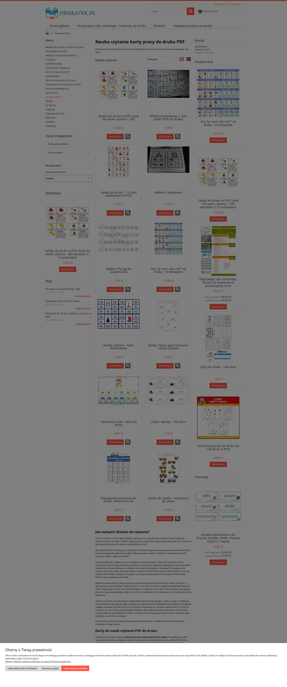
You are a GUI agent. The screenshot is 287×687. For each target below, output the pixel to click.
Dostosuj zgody (50, 668)
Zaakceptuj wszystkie (75, 668)
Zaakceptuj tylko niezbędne (22, 668)
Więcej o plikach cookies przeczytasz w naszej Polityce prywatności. (38, 661)
